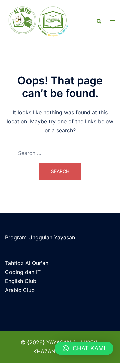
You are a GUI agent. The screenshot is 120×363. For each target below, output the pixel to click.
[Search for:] (60, 153)
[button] (84, 348)
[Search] (98, 21)
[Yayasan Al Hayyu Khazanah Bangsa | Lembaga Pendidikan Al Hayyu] (41, 21)
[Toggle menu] (112, 21)
